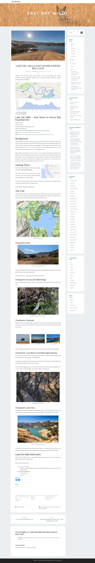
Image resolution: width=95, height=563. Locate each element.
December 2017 (73, 232)
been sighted (32, 367)
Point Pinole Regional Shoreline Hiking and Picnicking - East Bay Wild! (76, 140)
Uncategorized (73, 282)
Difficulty (72, 59)
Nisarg (60, 560)
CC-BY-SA (52, 97)
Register (72, 300)
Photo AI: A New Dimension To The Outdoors (74, 107)
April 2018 (72, 221)
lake (59, 507)
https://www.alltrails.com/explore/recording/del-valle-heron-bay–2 (38, 134)
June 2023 (72, 183)
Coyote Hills (34, 149)
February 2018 (73, 227)
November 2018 (73, 209)
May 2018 (72, 219)
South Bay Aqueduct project (35, 153)
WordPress (50, 560)
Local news (72, 272)
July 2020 (72, 191)
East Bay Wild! (16, 1)
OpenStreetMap (32, 97)
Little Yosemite (24, 473)
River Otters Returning (75, 119)
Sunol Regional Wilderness (35, 147)
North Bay (73, 51)
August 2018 (72, 211)
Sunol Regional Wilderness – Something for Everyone (76, 88)
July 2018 (72, 214)
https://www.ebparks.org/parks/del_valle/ (30, 132)
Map (72, 45)
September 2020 (73, 188)
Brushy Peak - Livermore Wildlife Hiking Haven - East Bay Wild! (75, 133)
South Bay (73, 56)
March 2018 (72, 224)
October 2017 (73, 237)
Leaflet (25, 97)
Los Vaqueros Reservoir (23, 466)
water (40, 508)
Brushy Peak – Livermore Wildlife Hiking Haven (75, 73)
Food (71, 267)
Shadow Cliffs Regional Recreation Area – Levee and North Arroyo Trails (22, 497)
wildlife (44, 508)
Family (71, 264)
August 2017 (72, 242)
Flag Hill (22, 475)
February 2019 (73, 203)
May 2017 (72, 250)
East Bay (73, 48)
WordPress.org (73, 310)
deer (51, 507)
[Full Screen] (17, 88)
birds (48, 507)
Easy (72, 61)
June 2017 (72, 247)
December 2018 (73, 206)
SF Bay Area (72, 44)
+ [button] (17, 84)
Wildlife (22, 507)
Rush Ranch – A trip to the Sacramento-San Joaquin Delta (76, 78)
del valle (55, 507)
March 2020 (72, 196)
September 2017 (73, 239)
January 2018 (73, 229)
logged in (24, 547)
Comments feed (73, 307)
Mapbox (59, 97)
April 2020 (72, 193)
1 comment (48, 71)
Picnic (71, 275)
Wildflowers (72, 285)
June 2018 (72, 216)
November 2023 (73, 180)
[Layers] (58, 84)
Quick (71, 277)
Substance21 (39, 71)
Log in (71, 302)
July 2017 (72, 245)
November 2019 (73, 198)
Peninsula (73, 53)
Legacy (71, 69)
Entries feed (72, 305)
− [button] (17, 86)
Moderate (73, 63)
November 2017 (73, 234)
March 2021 (72, 185)
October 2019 (73, 201)
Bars (71, 262)
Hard (72, 66)
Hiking (18, 507)
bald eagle (43, 507)
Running (72, 280)
